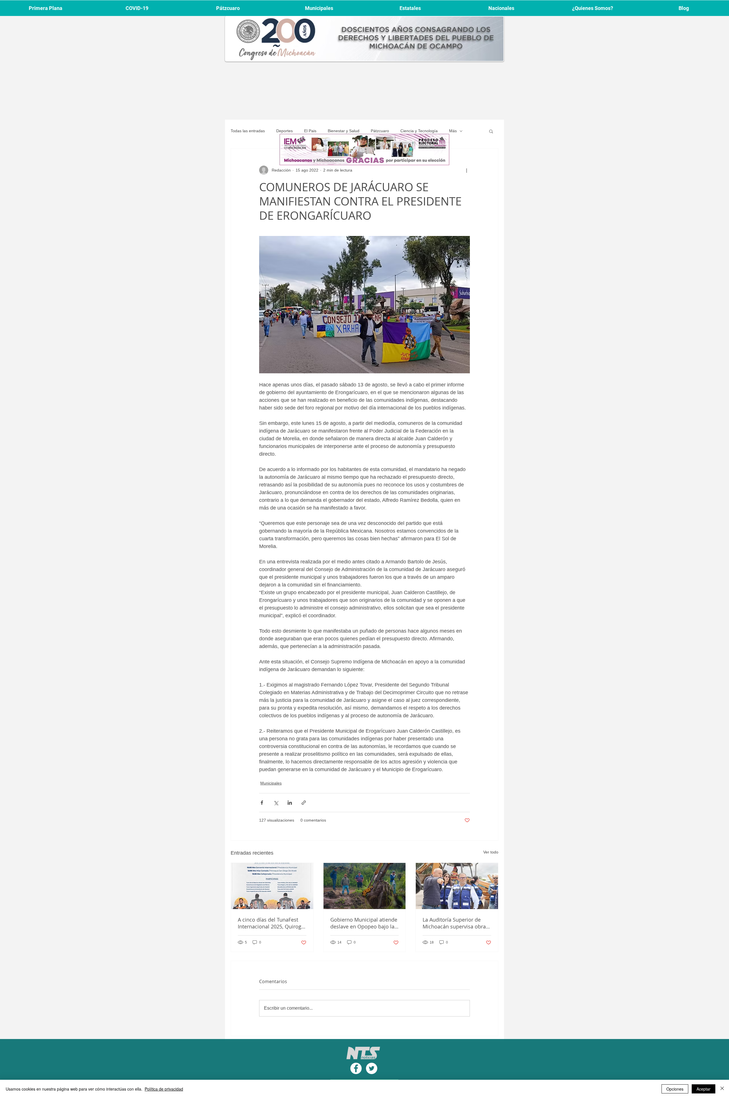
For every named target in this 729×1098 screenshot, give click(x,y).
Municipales (271, 783)
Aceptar (703, 1089)
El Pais (310, 131)
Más (453, 131)
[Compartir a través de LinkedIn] (289, 802)
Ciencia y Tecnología (419, 131)
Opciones (674, 1089)
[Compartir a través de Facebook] (262, 802)
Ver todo (490, 852)
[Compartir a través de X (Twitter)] (276, 802)
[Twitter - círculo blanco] (371, 1068)
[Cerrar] (722, 1088)
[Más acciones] (466, 170)
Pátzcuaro (380, 131)
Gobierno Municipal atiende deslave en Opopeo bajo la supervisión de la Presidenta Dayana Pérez (364, 923)
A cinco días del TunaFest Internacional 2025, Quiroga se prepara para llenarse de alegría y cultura (271, 923)
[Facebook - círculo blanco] (356, 1068)
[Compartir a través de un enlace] (303, 802)
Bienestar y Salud (343, 131)
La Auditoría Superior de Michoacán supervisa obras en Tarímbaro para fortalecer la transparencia (455, 923)
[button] (491, 131)
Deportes (284, 131)
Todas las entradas (248, 131)
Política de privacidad (164, 1089)
